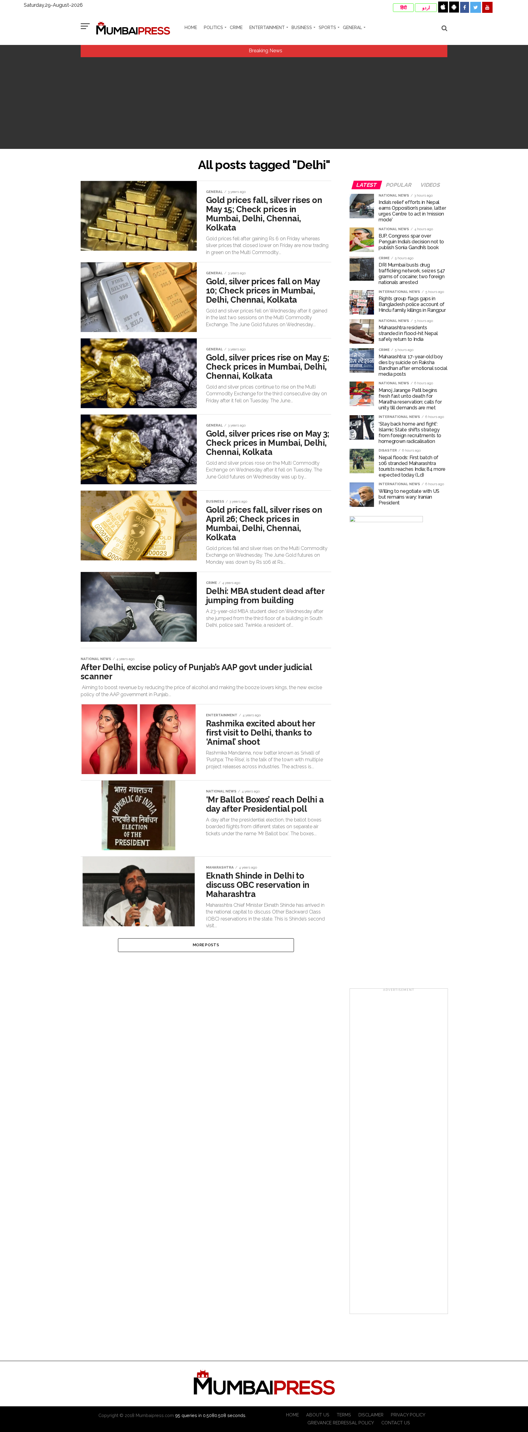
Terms (344, 1414)
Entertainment (267, 27)
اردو (426, 7)
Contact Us (395, 1422)
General (352, 27)
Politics (213, 27)
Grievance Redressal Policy (340, 1422)
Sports (327, 27)
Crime (236, 27)
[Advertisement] (264, 103)
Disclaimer (370, 1414)
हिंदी (403, 7)
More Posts (206, 945)
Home (191, 27)
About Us (317, 1414)
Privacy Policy (408, 1414)
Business (302, 27)
